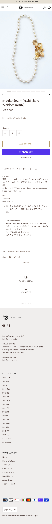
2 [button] (13, 91)
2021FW (5, 416)
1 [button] (9, 91)
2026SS (5, 381)
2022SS (5, 412)
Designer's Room (9, 461)
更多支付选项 (26, 158)
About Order (7, 480)
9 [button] (26, 94)
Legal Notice (7, 476)
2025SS (5, 393)
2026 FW (6, 378)
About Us (6, 465)
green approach (8, 484)
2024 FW (6, 389)
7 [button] (38, 91)
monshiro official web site (15, 118)
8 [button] (43, 91)
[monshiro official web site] (26, 7)
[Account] (44, 7)
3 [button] (18, 91)
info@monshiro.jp (9, 339)
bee (8, 251)
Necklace (13, 251)
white (28, 251)
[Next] (49, 94)
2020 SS (5, 427)
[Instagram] (8, 325)
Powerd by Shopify (32, 516)
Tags (3, 251)
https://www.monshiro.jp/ (13, 336)
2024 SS (5, 397)
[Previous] (2, 94)
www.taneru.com (9, 357)
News (4, 457)
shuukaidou (21, 251)
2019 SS (5, 435)
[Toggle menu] (2, 7)
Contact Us (7, 469)
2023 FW (6, 400)
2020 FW (26, 262)
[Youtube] (3, 325)
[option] (26, 50)
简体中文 (8, 510)
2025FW (5, 385)
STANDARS (7, 439)
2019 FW (5, 431)
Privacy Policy (8, 472)
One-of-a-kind (8, 442)
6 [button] (33, 91)
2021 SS (5, 419)
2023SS (5, 404)
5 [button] (28, 91)
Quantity (6, 128)
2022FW (5, 408)
